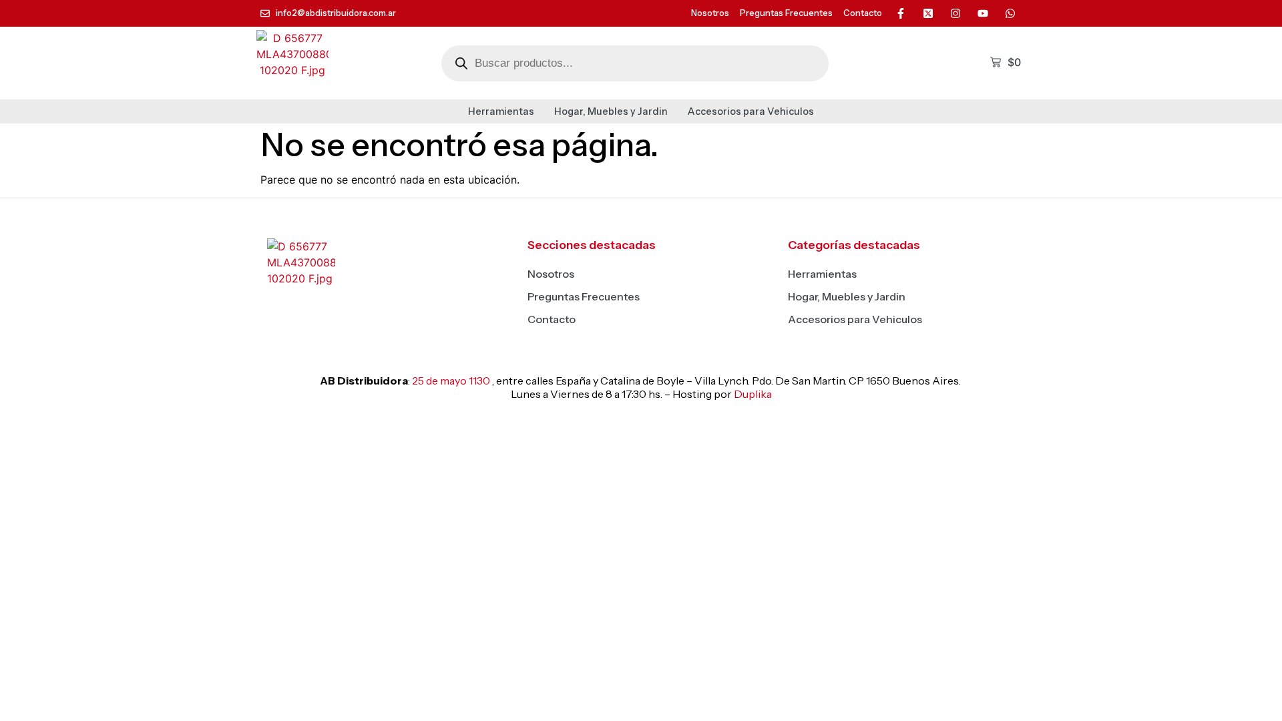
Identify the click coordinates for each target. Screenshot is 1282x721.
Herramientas (501, 111)
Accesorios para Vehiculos (751, 111)
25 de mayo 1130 (451, 380)
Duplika (753, 394)
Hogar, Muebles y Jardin (611, 111)
